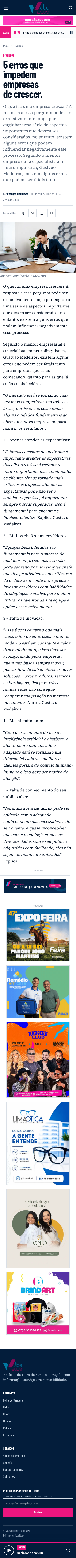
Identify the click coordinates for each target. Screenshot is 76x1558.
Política (7, 1428)
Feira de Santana (13, 1400)
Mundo (7, 1421)
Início (6, 45)
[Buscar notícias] (71, 8)
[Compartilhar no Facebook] (23, 213)
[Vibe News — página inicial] (39, 8)
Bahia (6, 1407)
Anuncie (7, 1462)
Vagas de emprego (14, 1455)
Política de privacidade (13, 1535)
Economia (9, 1435)
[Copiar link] (52, 213)
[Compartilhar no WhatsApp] (42, 213)
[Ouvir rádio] (9, 1550)
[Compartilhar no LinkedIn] (32, 213)
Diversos (18, 45)
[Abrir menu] (6, 8)
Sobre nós (9, 1476)
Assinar (38, 1512)
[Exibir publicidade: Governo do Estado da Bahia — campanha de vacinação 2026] (69, 22)
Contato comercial (13, 1469)
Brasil (6, 1414)
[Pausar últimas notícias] (71, 32)
